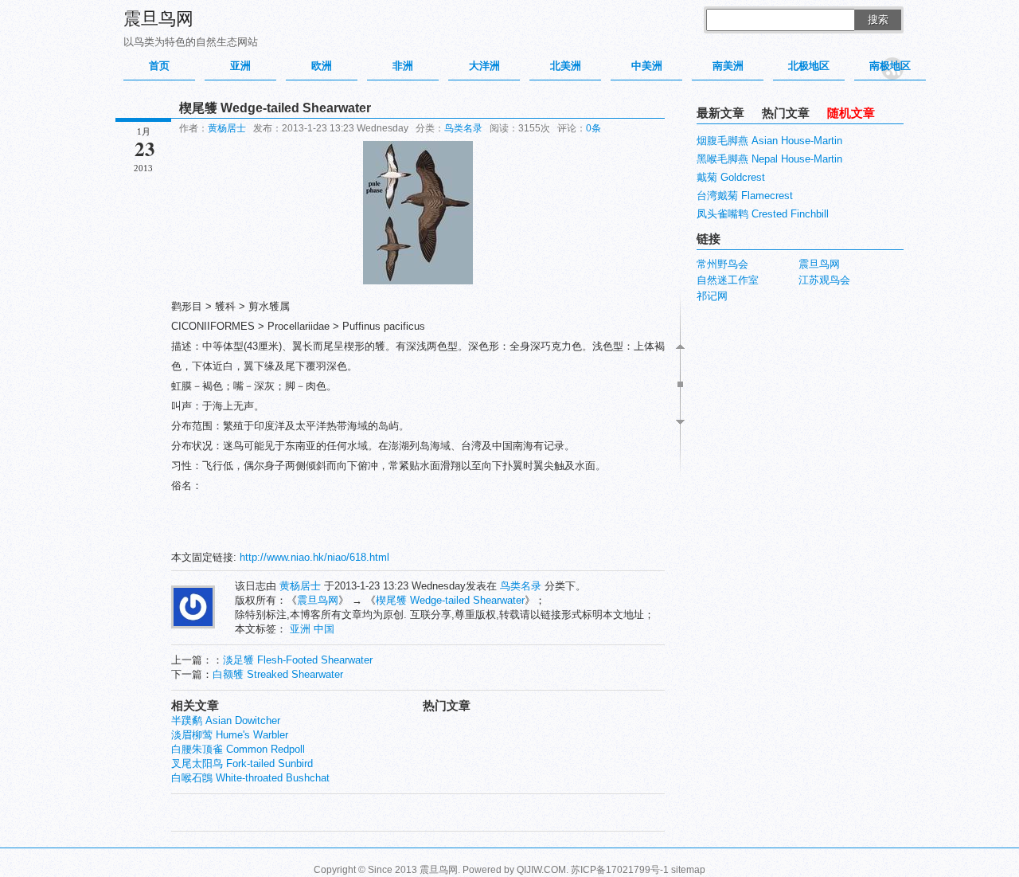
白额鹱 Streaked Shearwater (278, 674)
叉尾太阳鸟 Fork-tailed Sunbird (242, 763)
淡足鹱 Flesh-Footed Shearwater (298, 660)
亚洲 (240, 66)
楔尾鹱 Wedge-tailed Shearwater (450, 600)
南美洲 (728, 66)
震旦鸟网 (158, 19)
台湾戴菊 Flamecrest (745, 196)
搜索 (878, 19)
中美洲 (646, 66)
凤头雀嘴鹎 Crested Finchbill (763, 214)
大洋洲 (484, 66)
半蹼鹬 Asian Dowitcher (225, 720)
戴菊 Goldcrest (731, 177)
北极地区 (809, 66)
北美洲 (565, 66)
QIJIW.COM (541, 869)
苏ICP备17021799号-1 (620, 869)
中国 (324, 629)
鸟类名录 (463, 128)
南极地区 (890, 66)
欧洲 (321, 66)
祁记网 (712, 296)
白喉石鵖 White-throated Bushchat (250, 778)
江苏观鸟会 (824, 280)
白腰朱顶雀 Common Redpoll (238, 749)
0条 (593, 128)
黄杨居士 (227, 128)
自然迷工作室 (728, 280)
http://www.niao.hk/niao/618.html (314, 557)
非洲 (402, 66)
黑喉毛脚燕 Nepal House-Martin (769, 159)
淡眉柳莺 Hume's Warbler (229, 735)
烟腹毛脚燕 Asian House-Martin (769, 141)
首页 (159, 66)
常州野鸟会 (722, 264)
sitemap (688, 869)
